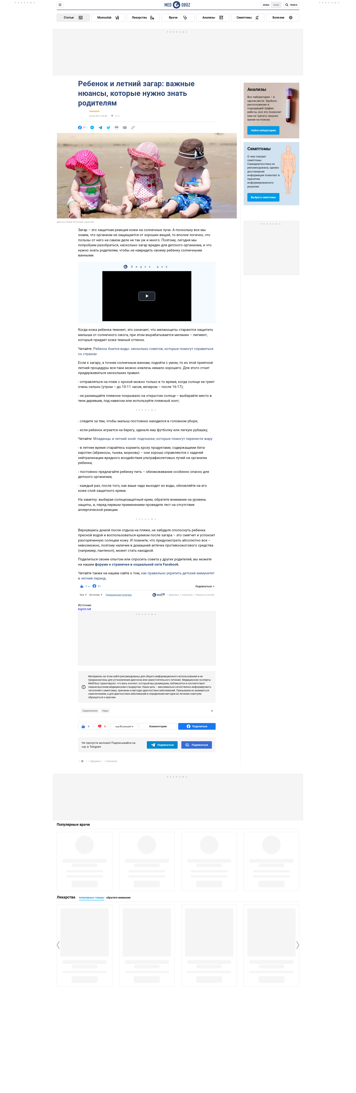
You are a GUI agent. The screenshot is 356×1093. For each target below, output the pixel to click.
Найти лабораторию (263, 130)
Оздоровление (90, 711)
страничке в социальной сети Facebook (145, 564)
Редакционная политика (119, 595)
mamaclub (94, 111)
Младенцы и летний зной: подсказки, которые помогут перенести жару (152, 439)
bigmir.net (84, 609)
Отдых (105, 711)
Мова (266, 5)
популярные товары (91, 897)
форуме (101, 564)
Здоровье (174, 595)
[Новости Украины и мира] (158, 595)
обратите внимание (118, 897)
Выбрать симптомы (263, 197)
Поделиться (199, 726)
